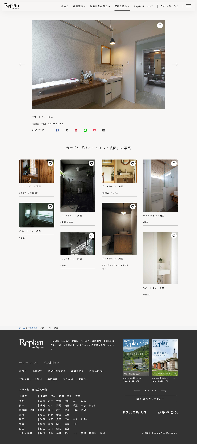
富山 (50, 410)
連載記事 (78, 6)
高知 (67, 428)
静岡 (50, 414)
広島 (67, 424)
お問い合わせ (97, 370)
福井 (67, 410)
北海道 (44, 396)
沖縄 (102, 433)
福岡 (42, 433)
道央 (53, 396)
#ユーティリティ (55, 124)
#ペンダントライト (111, 265)
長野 (83, 410)
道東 (77, 396)
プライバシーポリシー (76, 379)
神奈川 (93, 405)
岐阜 (42, 414)
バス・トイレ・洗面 (42, 117)
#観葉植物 (33, 193)
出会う (23, 370)
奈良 (75, 419)
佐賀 (50, 433)
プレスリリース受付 (30, 379)
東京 (83, 405)
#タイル (114, 193)
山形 (75, 401)
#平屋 (63, 222)
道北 (69, 396)
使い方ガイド (52, 362)
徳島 (42, 428)
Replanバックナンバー (150, 399)
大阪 (58, 419)
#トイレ (105, 269)
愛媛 (58, 428)
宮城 (58, 401)
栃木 (50, 405)
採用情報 (52, 379)
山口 (75, 424)
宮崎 (83, 433)
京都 (50, 419)
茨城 (42, 405)
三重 (67, 414)
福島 (83, 401)
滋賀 (42, 419)
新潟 (42, 410)
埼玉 (67, 405)
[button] (137, 391)
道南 (61, 396)
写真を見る (121, 6)
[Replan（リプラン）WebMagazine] (11, 6)
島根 (50, 424)
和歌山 (85, 419)
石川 (58, 410)
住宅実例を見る (99, 6)
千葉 (75, 405)
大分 (75, 433)
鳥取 (42, 424)
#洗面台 (35, 124)
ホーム (22, 328)
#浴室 (43, 124)
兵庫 (67, 419)
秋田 (67, 401)
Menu (190, 6)
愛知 (58, 414)
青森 (42, 401)
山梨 (75, 410)
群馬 (58, 405)
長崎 (58, 433)
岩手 (50, 401)
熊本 (67, 433)
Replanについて (29, 362)
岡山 (58, 424)
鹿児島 (93, 433)
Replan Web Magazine (31, 344)
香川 (50, 428)
